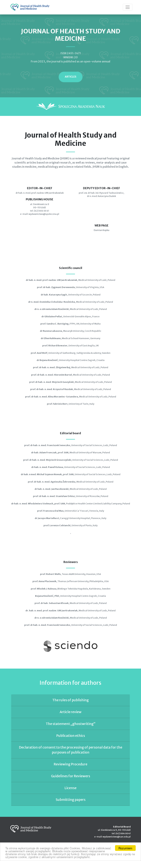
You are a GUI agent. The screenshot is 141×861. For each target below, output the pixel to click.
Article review (71, 712)
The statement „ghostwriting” (70, 724)
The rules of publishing (70, 700)
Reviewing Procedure (70, 764)
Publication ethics (70, 736)
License (70, 788)
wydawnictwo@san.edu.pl (117, 836)
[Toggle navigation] (127, 7)
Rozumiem (125, 848)
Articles (70, 76)
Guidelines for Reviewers (70, 776)
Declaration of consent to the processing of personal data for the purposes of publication (70, 749)
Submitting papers (70, 800)
